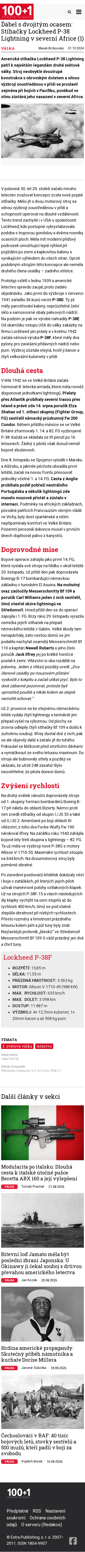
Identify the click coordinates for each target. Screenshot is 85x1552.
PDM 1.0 (55, 1070)
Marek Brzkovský (51, 48)
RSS (37, 1511)
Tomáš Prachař (32, 1186)
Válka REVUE (10, 1058)
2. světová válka (17, 1046)
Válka (9, 1186)
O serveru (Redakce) (41, 1524)
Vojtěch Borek (31, 1461)
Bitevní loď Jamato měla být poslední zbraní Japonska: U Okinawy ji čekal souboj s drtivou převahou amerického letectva (41, 1263)
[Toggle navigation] (79, 12)
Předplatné (17, 1511)
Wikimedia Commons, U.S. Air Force (25, 1070)
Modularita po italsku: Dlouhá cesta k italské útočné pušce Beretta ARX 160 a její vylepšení (39, 1173)
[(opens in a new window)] (73, 1527)
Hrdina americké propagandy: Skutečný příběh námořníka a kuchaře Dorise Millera (37, 1354)
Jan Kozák (29, 1280)
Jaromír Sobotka (33, 1368)
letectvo (44, 1046)
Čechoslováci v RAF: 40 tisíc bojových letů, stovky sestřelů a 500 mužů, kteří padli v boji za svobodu (38, 1445)
